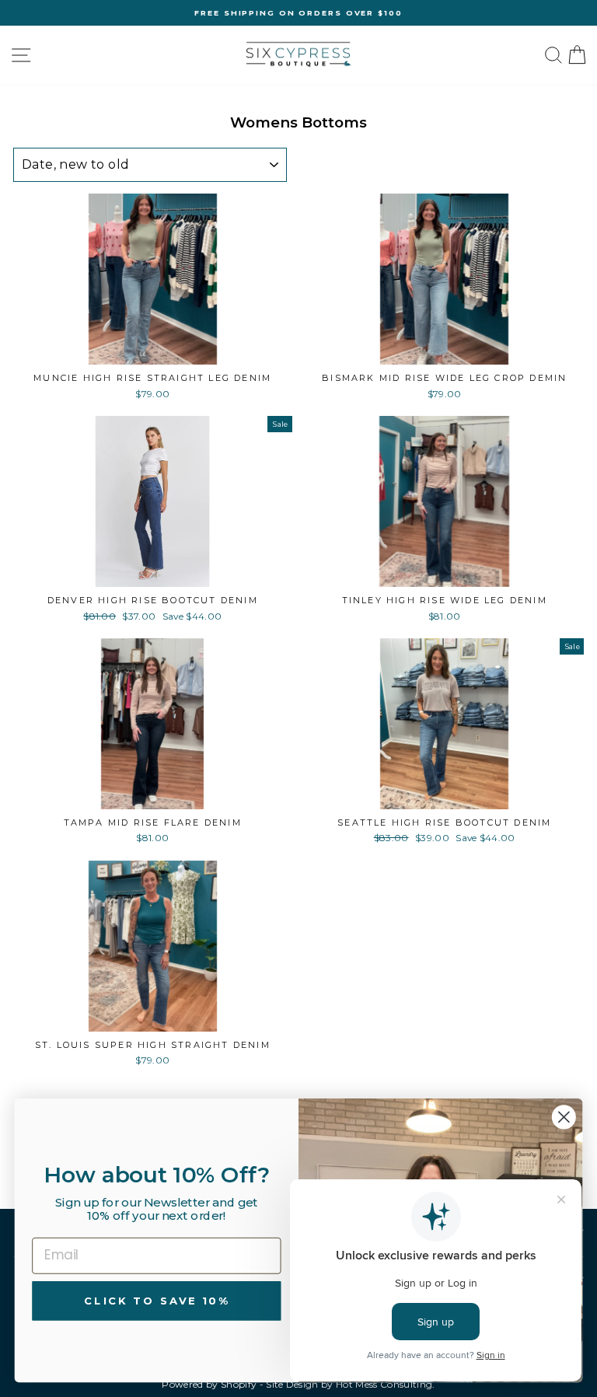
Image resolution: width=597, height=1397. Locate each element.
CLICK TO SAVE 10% (156, 1300)
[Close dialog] (564, 1117)
